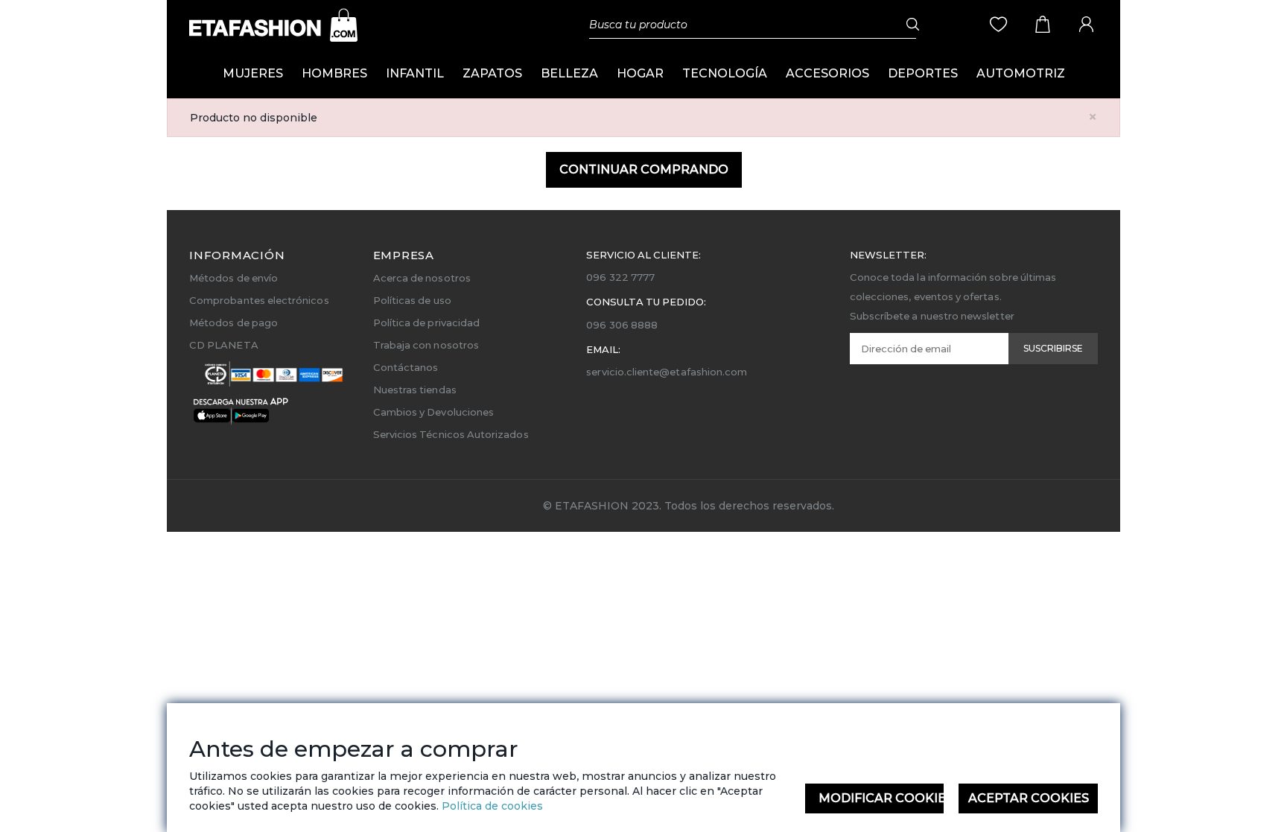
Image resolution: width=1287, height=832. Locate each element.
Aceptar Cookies (1028, 798)
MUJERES (253, 73)
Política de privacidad (426, 322)
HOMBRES (334, 73)
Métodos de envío (233, 278)
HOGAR (640, 73)
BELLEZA (569, 73)
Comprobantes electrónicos (259, 300)
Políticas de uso (412, 300)
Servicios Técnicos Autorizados (451, 434)
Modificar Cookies (881, 798)
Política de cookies (491, 806)
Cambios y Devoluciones (433, 412)
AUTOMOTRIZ (1020, 73)
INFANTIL (415, 73)
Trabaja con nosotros (426, 345)
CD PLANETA (223, 345)
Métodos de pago (233, 322)
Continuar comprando (643, 169)
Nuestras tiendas (415, 390)
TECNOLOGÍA (724, 73)
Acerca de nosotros (422, 278)
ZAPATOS (492, 73)
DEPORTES (923, 73)
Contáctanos (406, 367)
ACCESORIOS (827, 73)
